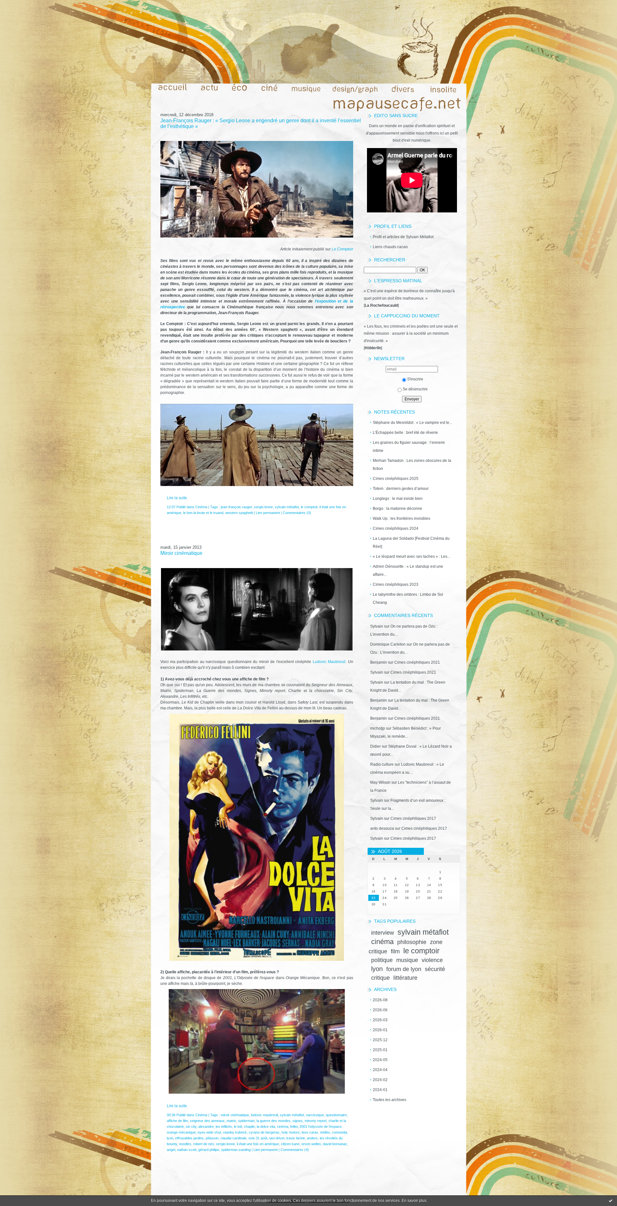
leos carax (310, 1132)
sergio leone (263, 507)
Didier (375, 746)
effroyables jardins (189, 1138)
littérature (405, 978)
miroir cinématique (235, 1115)
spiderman (246, 1121)
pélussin (212, 1138)
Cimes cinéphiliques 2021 (417, 662)
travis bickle (295, 1138)
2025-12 (380, 1040)
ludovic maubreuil (264, 1115)
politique (382, 960)
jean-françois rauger (236, 507)
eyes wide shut (209, 1132)
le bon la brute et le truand (203, 513)
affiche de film (177, 1121)
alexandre (206, 1126)
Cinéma (201, 507)
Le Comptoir (342, 249)
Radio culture (382, 764)
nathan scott (186, 1150)
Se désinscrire (415, 389)
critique (380, 978)
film (395, 951)
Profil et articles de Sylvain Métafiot (403, 237)
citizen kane (290, 1144)
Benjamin (378, 662)
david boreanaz (335, 1144)
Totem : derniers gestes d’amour (401, 488)
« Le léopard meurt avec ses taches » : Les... (411, 556)
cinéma (382, 942)
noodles (185, 1144)
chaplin (249, 1126)
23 (373, 898)
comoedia (339, 1132)
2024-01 (380, 1090)
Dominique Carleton (388, 644)
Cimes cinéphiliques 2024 (395, 528)
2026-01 (380, 1030)
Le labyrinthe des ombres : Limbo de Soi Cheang (408, 598)
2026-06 (380, 1010)
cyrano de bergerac (264, 1132)
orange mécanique (181, 1132)
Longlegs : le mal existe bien (398, 498)
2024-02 (380, 1080)
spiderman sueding (236, 1150)
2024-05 (380, 1060)
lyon (377, 968)
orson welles (311, 1144)
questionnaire (336, 1115)
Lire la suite (177, 498)
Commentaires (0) (297, 513)
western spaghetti (239, 513)
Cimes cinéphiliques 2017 (413, 818)
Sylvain (376, 626)
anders (312, 1138)
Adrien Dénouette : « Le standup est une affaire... (408, 570)
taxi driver (276, 1138)
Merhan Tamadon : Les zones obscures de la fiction (412, 464)
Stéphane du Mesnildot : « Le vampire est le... (412, 422)
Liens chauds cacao (390, 247)
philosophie (411, 942)
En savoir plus (414, 1200)
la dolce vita (266, 1126)
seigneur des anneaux (207, 1121)
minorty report (315, 1121)
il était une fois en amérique (258, 1144)
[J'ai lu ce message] (610, 1200)
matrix (231, 1121)
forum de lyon (403, 969)
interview (382, 933)
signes (297, 1121)
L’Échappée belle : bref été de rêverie (405, 432)
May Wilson (380, 782)
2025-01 (380, 1050)
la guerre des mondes (273, 1121)
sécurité (435, 969)
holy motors (291, 1132)
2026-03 (380, 1020)
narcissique (315, 1115)
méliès (325, 1132)
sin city (191, 1126)
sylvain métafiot (423, 932)
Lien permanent (268, 513)
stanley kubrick (235, 1132)
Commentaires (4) (295, 1150)
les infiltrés (224, 1126)
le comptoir (421, 951)
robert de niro (203, 1144)
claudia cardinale (233, 1138)
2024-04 (380, 1070)
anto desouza (382, 828)
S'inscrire (415, 379)
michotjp (377, 728)
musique (407, 960)
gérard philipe (208, 1150)
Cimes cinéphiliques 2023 (395, 584)
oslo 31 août (257, 1138)
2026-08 (380, 1000)
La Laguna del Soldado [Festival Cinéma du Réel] (411, 542)
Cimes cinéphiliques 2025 (395, 478)
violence (432, 960)
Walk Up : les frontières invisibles (401, 518)
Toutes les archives (389, 1100)
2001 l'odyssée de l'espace (321, 1126)
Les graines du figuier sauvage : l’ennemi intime (409, 446)
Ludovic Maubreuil (329, 661)
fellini (294, 1126)
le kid (238, 1126)
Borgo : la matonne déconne (397, 508)
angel (171, 1150)
